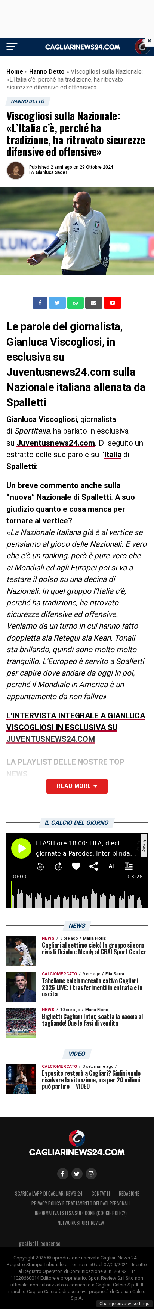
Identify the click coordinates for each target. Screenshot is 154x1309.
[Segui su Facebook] (62, 1173)
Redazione (129, 1193)
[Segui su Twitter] (77, 1173)
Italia (112, 454)
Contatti (101, 1193)
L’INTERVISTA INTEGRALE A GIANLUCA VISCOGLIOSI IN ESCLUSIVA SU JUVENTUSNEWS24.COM (75, 727)
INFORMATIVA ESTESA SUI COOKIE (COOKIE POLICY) (81, 1213)
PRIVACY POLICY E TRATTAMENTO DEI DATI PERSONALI (80, 1203)
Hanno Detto (47, 71)
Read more (74, 786)
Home (14, 71)
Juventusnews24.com (55, 442)
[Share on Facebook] (41, 303)
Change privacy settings (124, 1303)
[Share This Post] (76, 303)
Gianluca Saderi (52, 172)
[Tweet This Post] (58, 303)
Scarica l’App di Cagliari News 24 (49, 1193)
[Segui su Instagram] (91, 1173)
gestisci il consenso (40, 1243)
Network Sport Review (81, 1222)
